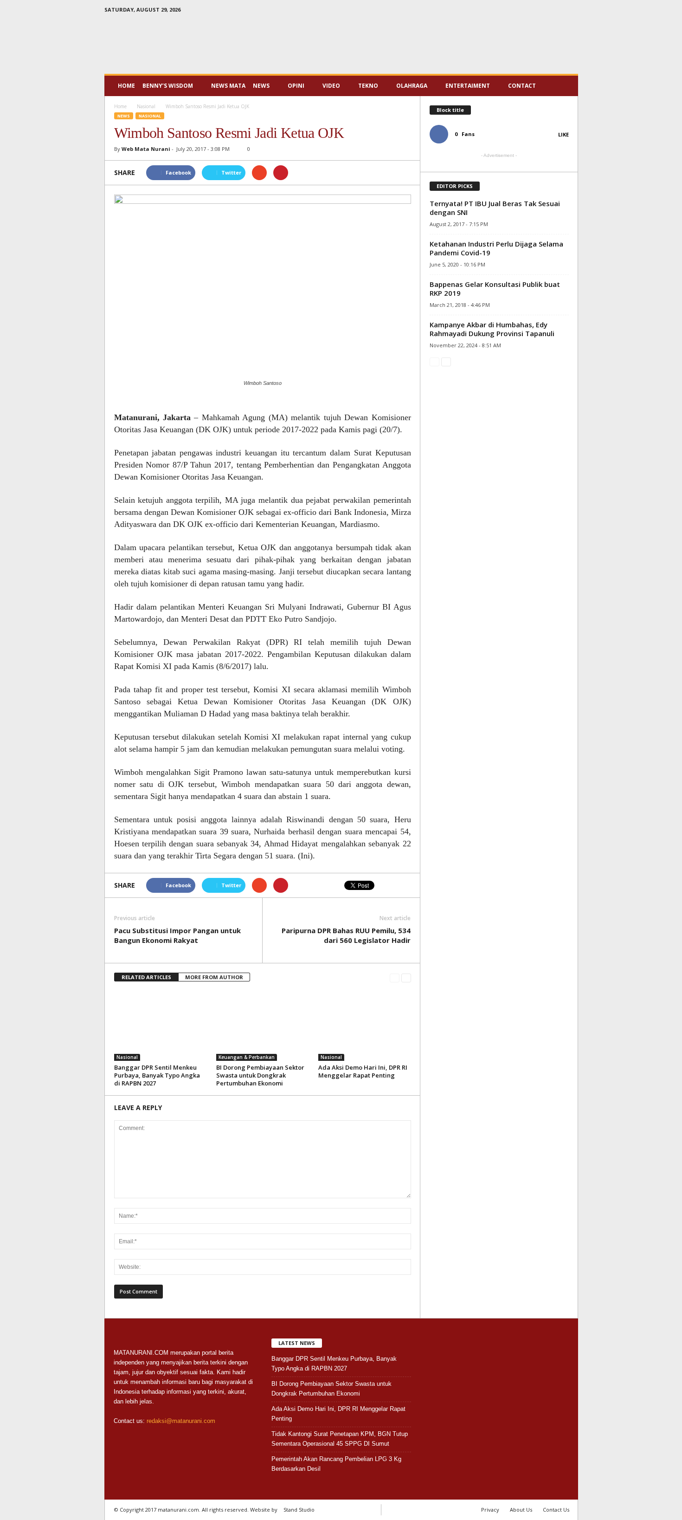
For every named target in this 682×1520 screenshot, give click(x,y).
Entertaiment (467, 86)
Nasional (150, 116)
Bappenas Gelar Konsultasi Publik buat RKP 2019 (495, 288)
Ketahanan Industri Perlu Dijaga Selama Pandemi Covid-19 (496, 248)
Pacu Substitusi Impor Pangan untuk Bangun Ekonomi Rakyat (177, 935)
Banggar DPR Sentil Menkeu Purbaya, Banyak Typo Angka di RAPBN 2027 (157, 1075)
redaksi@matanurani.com (181, 1420)
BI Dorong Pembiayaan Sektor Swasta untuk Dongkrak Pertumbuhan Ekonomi (260, 1075)
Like (563, 134)
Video (331, 86)
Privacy (490, 1509)
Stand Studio (299, 1509)
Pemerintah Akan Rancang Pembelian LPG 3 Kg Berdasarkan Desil (336, 1463)
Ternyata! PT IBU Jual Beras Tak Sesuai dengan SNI (495, 208)
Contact (522, 86)
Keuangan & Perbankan (247, 1057)
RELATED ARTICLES (146, 977)
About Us (521, 1509)
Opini (296, 86)
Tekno (368, 86)
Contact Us (556, 1509)
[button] (564, 86)
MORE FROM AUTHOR (214, 977)
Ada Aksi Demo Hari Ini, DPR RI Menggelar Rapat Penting (362, 1071)
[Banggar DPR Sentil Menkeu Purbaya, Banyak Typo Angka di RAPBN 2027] (160, 1026)
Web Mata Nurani (146, 148)
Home (126, 86)
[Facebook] (542, 11)
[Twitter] (556, 11)
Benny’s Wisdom (167, 86)
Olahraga (411, 86)
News (261, 86)
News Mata (228, 86)
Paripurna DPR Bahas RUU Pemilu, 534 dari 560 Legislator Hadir (346, 935)
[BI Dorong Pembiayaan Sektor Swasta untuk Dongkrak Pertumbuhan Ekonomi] (262, 1026)
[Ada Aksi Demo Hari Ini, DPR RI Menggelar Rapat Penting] (364, 1026)
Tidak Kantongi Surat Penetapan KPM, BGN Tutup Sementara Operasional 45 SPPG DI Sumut (339, 1438)
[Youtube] (571, 11)
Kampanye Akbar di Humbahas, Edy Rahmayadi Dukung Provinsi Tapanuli (492, 329)
